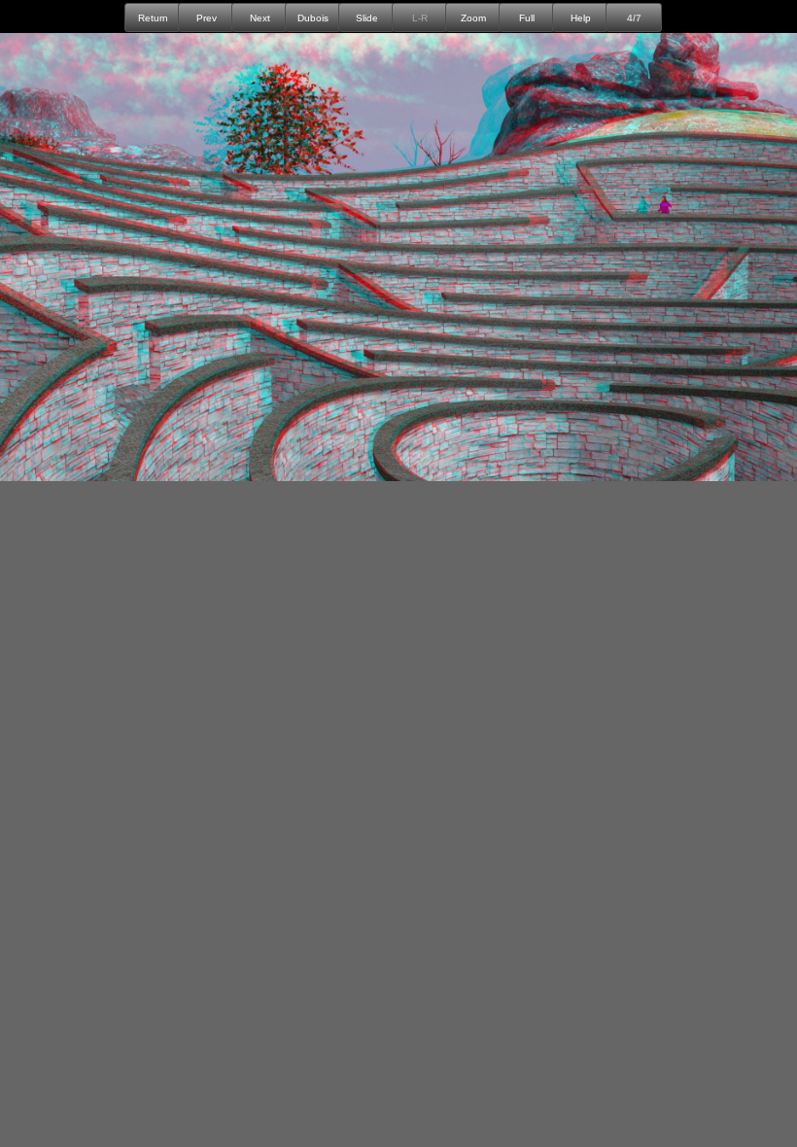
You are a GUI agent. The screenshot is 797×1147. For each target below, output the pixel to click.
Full (527, 18)
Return (153, 18)
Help (581, 18)
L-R (420, 18)
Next (260, 18)
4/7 (634, 18)
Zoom (473, 18)
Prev (206, 18)
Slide (367, 18)
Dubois (313, 18)
